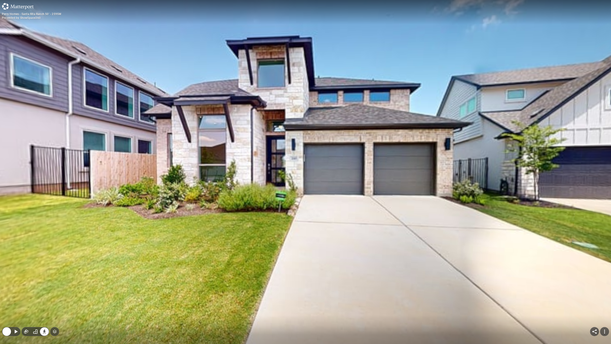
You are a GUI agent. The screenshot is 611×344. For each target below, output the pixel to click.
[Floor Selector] (54, 300)
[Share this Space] (594, 300)
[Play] (15, 300)
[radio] (26, 300)
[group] (35, 300)
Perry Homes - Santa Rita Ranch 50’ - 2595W (31, 14)
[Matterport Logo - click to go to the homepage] (18, 6)
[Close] (6, 300)
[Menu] (604, 300)
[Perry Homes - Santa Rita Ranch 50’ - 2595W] (305, 172)
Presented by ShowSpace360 (21, 18)
